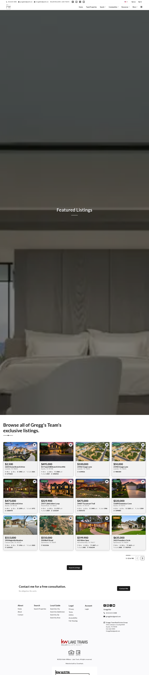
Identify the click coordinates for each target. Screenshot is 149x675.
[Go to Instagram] (76, 2)
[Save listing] (34, 445)
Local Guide (55, 605)
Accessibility (73, 618)
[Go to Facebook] (73, 2)
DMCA (71, 615)
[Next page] (142, 558)
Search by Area (55, 618)
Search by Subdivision (57, 612)
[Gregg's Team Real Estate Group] (74, 642)
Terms (71, 612)
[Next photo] (34, 451)
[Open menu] (141, 7)
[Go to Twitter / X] (80, 2)
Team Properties (91, 7)
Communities (113, 7)
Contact (20, 615)
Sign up (133, 2)
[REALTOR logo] (78, 653)
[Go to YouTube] (84, 2)
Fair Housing (73, 621)
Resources (125, 7)
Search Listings (74, 568)
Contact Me (123, 588)
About (20, 605)
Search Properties (40, 609)
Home (81, 7)
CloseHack (79, 663)
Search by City (55, 609)
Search (102, 7)
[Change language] (126, 2)
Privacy (71, 609)
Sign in (140, 2)
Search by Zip (54, 615)
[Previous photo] (5, 451)
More (134, 7)
